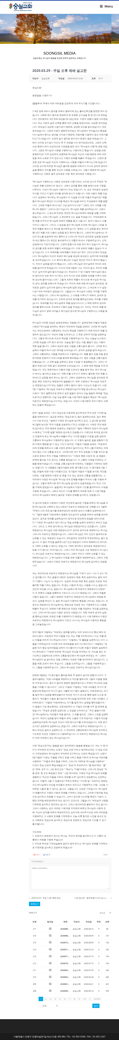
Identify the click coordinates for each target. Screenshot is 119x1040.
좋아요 (36, 854)
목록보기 (35, 904)
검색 (96, 1005)
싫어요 (46, 854)
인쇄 (105, 854)
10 (85, 999)
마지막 (97, 999)
